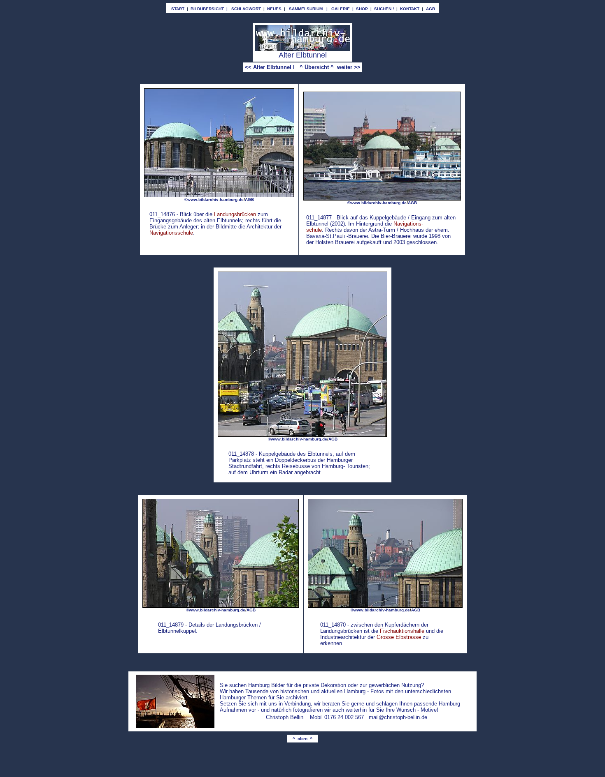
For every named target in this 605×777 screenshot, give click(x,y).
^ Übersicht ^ (317, 67)
